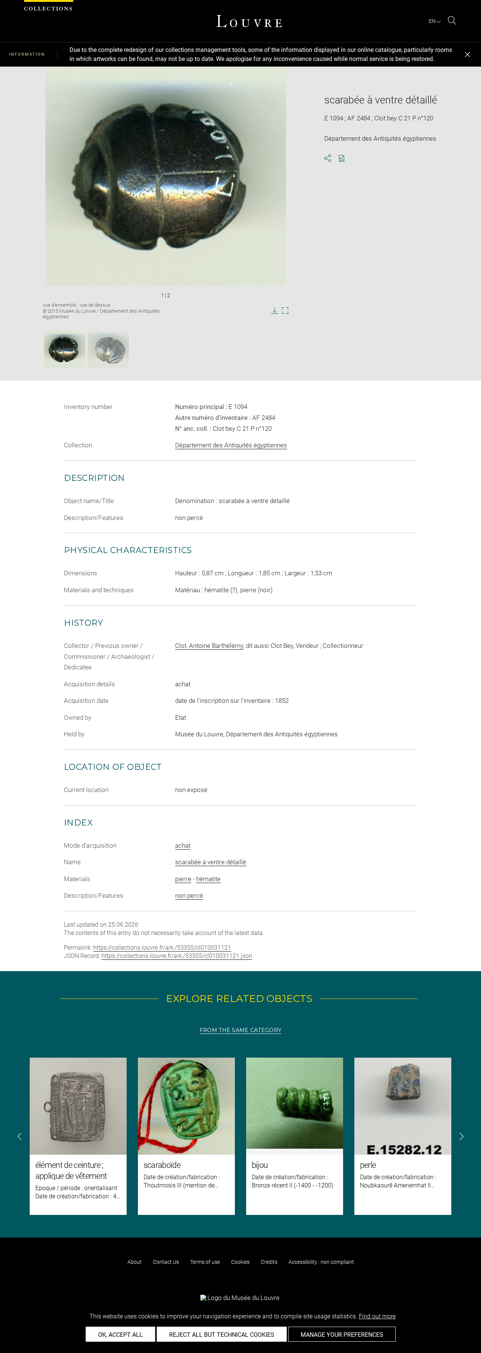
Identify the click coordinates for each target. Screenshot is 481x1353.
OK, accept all (120, 1334)
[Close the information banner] (467, 54)
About (134, 1262)
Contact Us (166, 1262)
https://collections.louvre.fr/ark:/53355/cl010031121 (162, 947)
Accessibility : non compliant (321, 1262)
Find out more (377, 1316)
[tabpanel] (240, 1136)
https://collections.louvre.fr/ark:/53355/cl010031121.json (176, 955)
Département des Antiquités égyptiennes (231, 445)
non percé (189, 895)
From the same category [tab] (240, 1030)
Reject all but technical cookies (221, 1334)
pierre (183, 879)
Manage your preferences (342, 1334)
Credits (269, 1262)
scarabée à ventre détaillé (210, 862)
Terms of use (205, 1262)
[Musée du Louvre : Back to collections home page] (249, 21)
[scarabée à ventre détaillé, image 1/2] (64, 349)
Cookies (240, 1262)
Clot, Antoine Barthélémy (209, 645)
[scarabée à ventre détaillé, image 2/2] (108, 349)
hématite (208, 879)
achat (183, 845)
